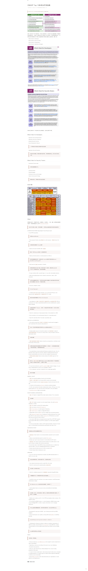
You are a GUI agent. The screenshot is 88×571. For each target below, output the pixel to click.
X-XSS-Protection (35, 410)
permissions (42, 385)
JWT (30, 369)
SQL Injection (49, 438)
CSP (32, 394)
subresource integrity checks (36, 414)
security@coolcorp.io (41, 541)
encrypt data (45, 524)
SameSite (56, 402)
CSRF (33, 402)
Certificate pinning (33, 390)
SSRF (51, 448)
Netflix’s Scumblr (35, 556)
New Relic (52, 514)
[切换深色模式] (86, 569)
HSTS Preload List (42, 407)
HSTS (32, 405)
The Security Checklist (44, 223)
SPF (41, 412)
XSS (29, 436)
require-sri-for (46, 415)
